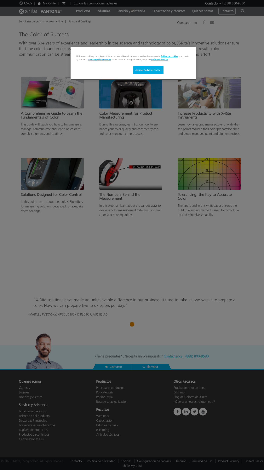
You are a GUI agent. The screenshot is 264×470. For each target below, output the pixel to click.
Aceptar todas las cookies (148, 70)
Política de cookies (169, 56)
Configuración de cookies (99, 59)
